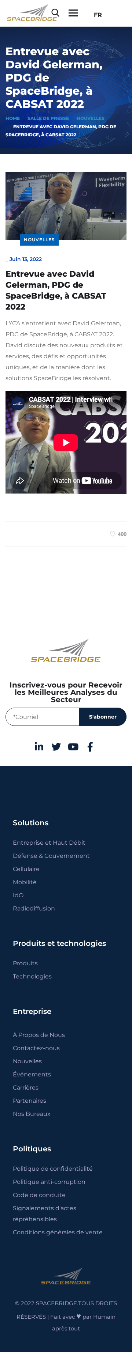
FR (96, 14)
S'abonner (103, 716)
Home (13, 118)
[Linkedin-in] (39, 746)
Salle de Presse (48, 118)
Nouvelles (90, 118)
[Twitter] (56, 746)
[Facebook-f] (90, 746)
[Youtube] (73, 746)
